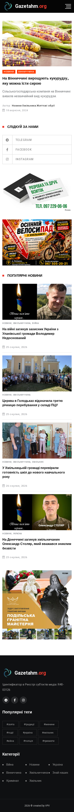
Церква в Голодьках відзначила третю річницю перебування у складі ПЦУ (32, 403)
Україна (17, 534)
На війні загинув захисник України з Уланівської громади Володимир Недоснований (30, 333)
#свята (10, 724)
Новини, (7, 323)
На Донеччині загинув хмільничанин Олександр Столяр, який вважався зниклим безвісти (36, 544)
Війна (35, 323)
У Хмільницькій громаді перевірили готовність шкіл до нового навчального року (33, 472)
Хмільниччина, (22, 323)
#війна (10, 741)
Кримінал (12, 780)
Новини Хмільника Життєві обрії (33, 105)
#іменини (49, 724)
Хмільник (37, 462)
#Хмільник (47, 732)
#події (10, 732)
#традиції (29, 724)
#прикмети (48, 741)
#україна (28, 732)
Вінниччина (26, 71)
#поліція (28, 741)
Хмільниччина (22, 395)
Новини (9, 71)
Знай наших (60, 772)
